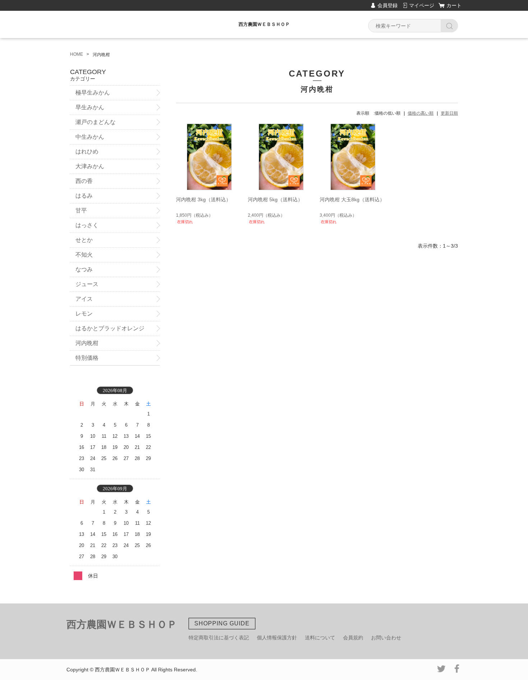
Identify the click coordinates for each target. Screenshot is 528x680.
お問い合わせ (386, 637)
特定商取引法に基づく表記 (219, 637)
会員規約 (353, 637)
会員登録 (388, 5)
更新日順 (449, 113)
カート (454, 5)
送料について (320, 637)
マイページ (421, 5)
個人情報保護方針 (277, 637)
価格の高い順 (421, 113)
